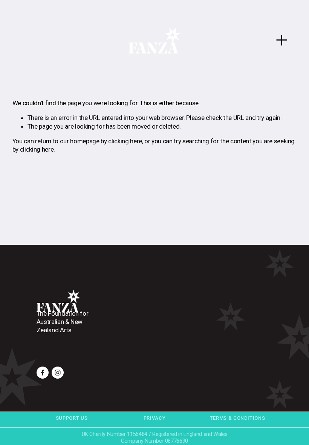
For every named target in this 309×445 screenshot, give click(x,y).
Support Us (71, 418)
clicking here (125, 141)
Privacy (154, 418)
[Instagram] (58, 373)
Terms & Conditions (237, 418)
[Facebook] (43, 373)
